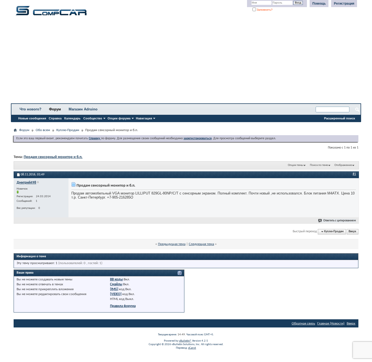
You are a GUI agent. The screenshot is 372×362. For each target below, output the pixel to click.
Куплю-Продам (67, 130)
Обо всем (43, 130)
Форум (55, 109)
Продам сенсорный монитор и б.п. (53, 157)
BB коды (116, 279)
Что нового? (30, 109)
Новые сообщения (32, 118)
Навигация (144, 118)
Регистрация (344, 3)
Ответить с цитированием (339, 220)
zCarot (192, 347)
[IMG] (114, 289)
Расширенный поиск (339, 118)
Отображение (343, 165)
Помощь (319, 3)
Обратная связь (303, 323)
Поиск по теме (319, 165)
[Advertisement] (170, 61)
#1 (354, 174)
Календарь (72, 118)
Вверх (352, 231)
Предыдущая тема (171, 244)
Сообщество (92, 118)
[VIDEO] (115, 294)
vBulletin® (185, 340)
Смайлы (116, 284)
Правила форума (123, 306)
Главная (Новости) (330, 323)
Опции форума (119, 118)
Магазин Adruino (83, 109)
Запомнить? (264, 9)
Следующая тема (201, 244)
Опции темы (295, 165)
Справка (55, 118)
